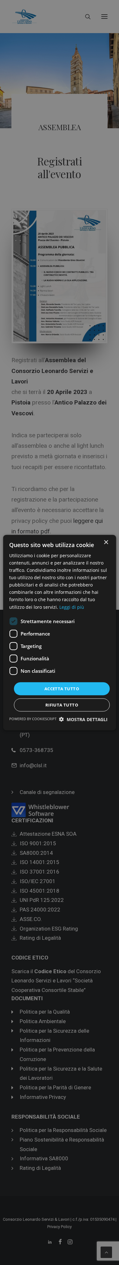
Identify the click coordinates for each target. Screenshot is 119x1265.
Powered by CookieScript (32, 718)
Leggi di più (71, 607)
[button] (83, 719)
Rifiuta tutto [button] (61, 705)
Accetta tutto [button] (61, 688)
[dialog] (59, 632)
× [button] (105, 542)
